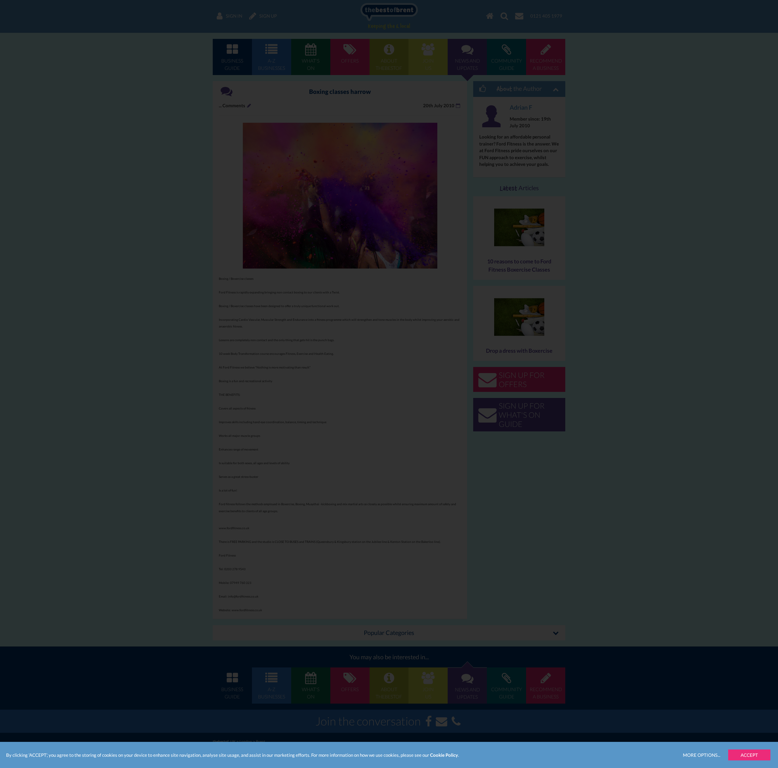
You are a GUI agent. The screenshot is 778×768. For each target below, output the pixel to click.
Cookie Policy (444, 755)
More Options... (701, 755)
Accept (749, 755)
